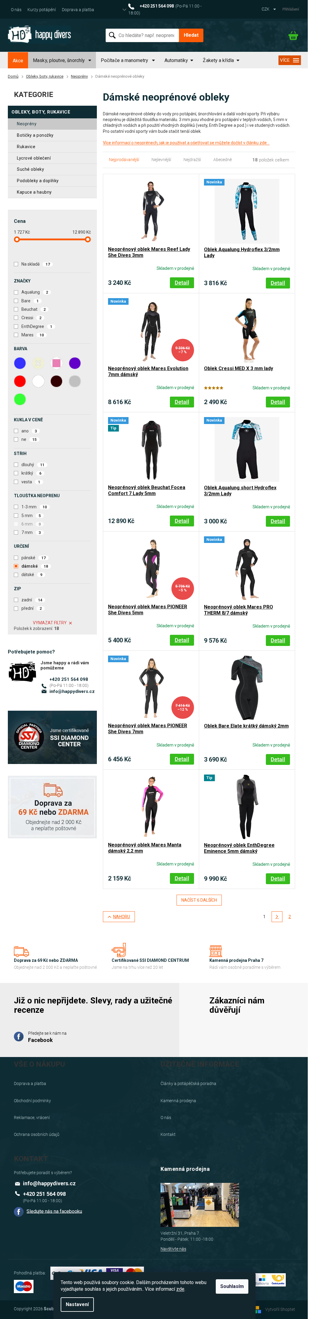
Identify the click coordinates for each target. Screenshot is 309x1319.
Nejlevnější (161, 159)
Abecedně (222, 159)
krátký (31, 473)
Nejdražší (192, 159)
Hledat (191, 35)
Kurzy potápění (41, 9)
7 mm (31, 532)
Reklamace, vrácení (32, 1117)
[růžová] (56, 363)
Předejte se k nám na (47, 1037)
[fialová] (75, 363)
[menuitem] (18, 61)
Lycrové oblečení (34, 158)
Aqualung (34, 292)
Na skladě (35, 264)
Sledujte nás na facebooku (54, 1211)
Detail (182, 282)
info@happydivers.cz (72, 691)
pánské (33, 557)
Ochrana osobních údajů (36, 1134)
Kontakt (168, 1134)
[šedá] (75, 381)
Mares (32, 334)
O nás (16, 9)
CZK (266, 9)
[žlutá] (38, 363)
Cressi (31, 317)
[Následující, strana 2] (277, 916)
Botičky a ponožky (35, 135)
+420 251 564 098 (68, 679)
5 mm (31, 515)
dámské (34, 566)
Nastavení (77, 1304)
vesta (30, 481)
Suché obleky (30, 169)
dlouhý (32, 464)
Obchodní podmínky (32, 1100)
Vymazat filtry (50, 622)
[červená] (20, 381)
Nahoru (121, 916)
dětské (31, 574)
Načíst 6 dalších (199, 900)
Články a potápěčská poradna (188, 1083)
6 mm (31, 524)
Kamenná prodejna (178, 1100)
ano (29, 431)
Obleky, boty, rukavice (40, 112)
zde (180, 1289)
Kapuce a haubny (34, 192)
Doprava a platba (78, 9)
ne (29, 439)
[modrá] (20, 363)
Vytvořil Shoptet (280, 1309)
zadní (31, 599)
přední (31, 608)
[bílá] (38, 381)
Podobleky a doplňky (38, 180)
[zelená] (20, 399)
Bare (30, 300)
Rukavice (26, 146)
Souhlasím (232, 1286)
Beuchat (33, 309)
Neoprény (27, 123)
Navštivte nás (173, 1248)
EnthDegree (36, 326)
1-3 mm (34, 506)
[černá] (56, 381)
